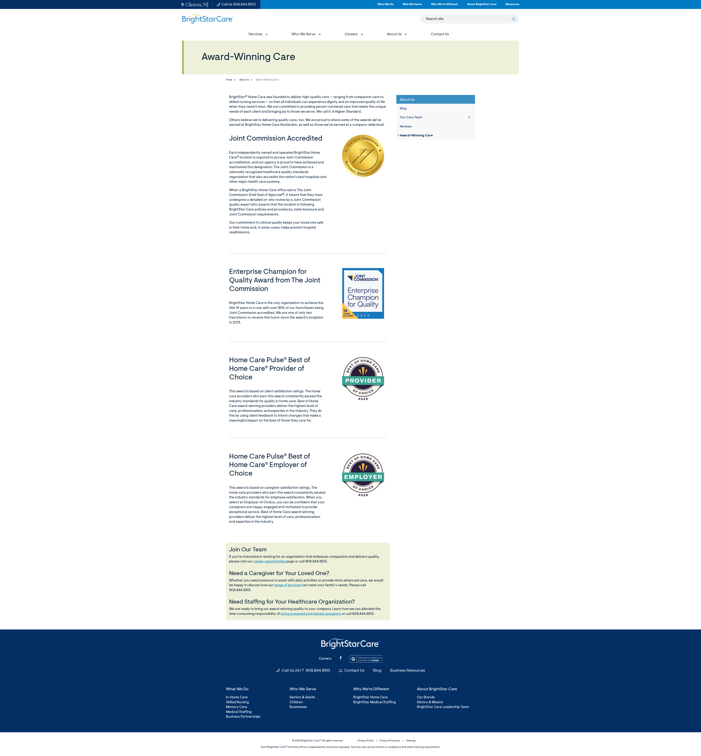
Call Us (238, 4)
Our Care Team (411, 117)
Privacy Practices (390, 741)
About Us (244, 80)
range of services (287, 585)
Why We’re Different (444, 6)
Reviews (406, 126)
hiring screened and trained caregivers (311, 614)
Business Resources (407, 671)
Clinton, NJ (196, 4)
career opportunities (269, 561)
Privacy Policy (366, 741)
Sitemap (411, 741)
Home (229, 80)
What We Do (386, 6)
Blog (403, 108)
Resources (512, 6)
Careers (325, 659)
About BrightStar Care (482, 6)
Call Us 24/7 (306, 671)
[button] (257, 35)
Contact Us (354, 671)
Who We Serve (412, 6)
